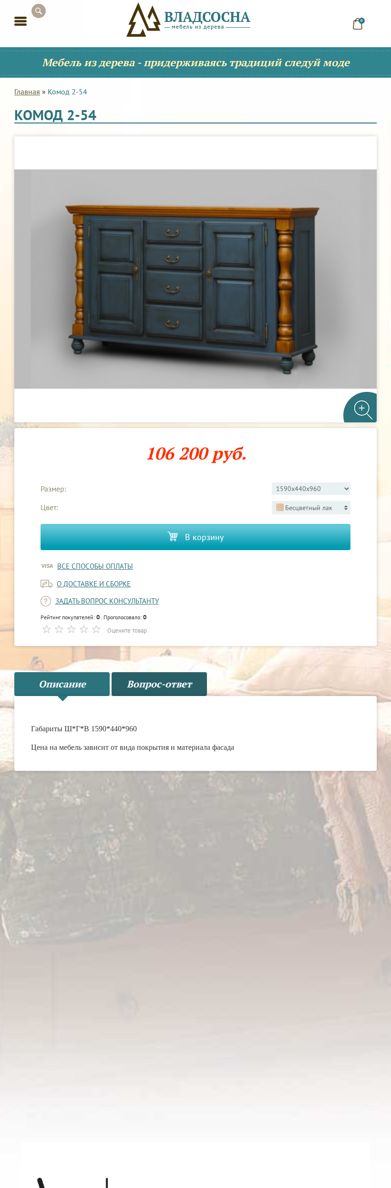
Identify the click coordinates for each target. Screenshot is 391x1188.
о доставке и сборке (94, 583)
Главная (27, 91)
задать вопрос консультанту (107, 600)
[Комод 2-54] (195, 279)
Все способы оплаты (95, 566)
